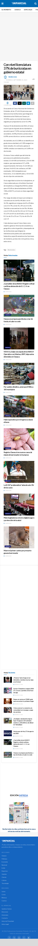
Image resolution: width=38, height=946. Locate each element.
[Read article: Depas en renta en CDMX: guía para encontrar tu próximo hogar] (8, 701)
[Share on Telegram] (28, 103)
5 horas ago (8, 392)
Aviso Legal (5, 924)
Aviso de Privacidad (8, 921)
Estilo (3, 868)
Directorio (5, 912)
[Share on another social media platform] (32, 103)
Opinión (4, 874)
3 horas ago (8, 359)
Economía (5, 862)
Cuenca (4, 901)
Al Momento (6, 9)
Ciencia (4, 877)
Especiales (28, 9)
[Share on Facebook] (15, 103)
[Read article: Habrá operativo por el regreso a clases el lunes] (19, 406)
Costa (3, 894)
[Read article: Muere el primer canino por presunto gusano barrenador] (19, 537)
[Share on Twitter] (20, 103)
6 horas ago (8, 523)
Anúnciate (5, 915)
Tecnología (5, 883)
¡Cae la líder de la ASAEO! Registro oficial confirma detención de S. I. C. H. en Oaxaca (19, 286)
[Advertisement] (19, 38)
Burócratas (11, 250)
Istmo (3, 891)
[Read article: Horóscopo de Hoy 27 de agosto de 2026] (8, 733)
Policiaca (4, 859)
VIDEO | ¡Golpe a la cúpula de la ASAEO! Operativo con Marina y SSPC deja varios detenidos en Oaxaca (19, 354)
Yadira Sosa (12, 77)
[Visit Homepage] (19, 3)
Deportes (5, 871)
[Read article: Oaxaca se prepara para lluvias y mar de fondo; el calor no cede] (19, 306)
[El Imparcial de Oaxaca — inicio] (19, 841)
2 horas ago (8, 291)
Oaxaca (17, 9)
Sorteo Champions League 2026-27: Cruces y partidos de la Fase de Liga (23, 690)
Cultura (4, 880)
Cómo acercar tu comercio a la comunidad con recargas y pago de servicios (23, 710)
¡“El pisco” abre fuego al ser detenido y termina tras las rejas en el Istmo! (23, 680)
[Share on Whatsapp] (24, 103)
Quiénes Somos (7, 909)
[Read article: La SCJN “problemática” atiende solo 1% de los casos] (19, 472)
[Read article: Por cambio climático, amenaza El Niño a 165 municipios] (19, 374)
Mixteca (4, 898)
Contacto (5, 918)
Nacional (4, 865)
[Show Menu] (2, 3)
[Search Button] (35, 3)
